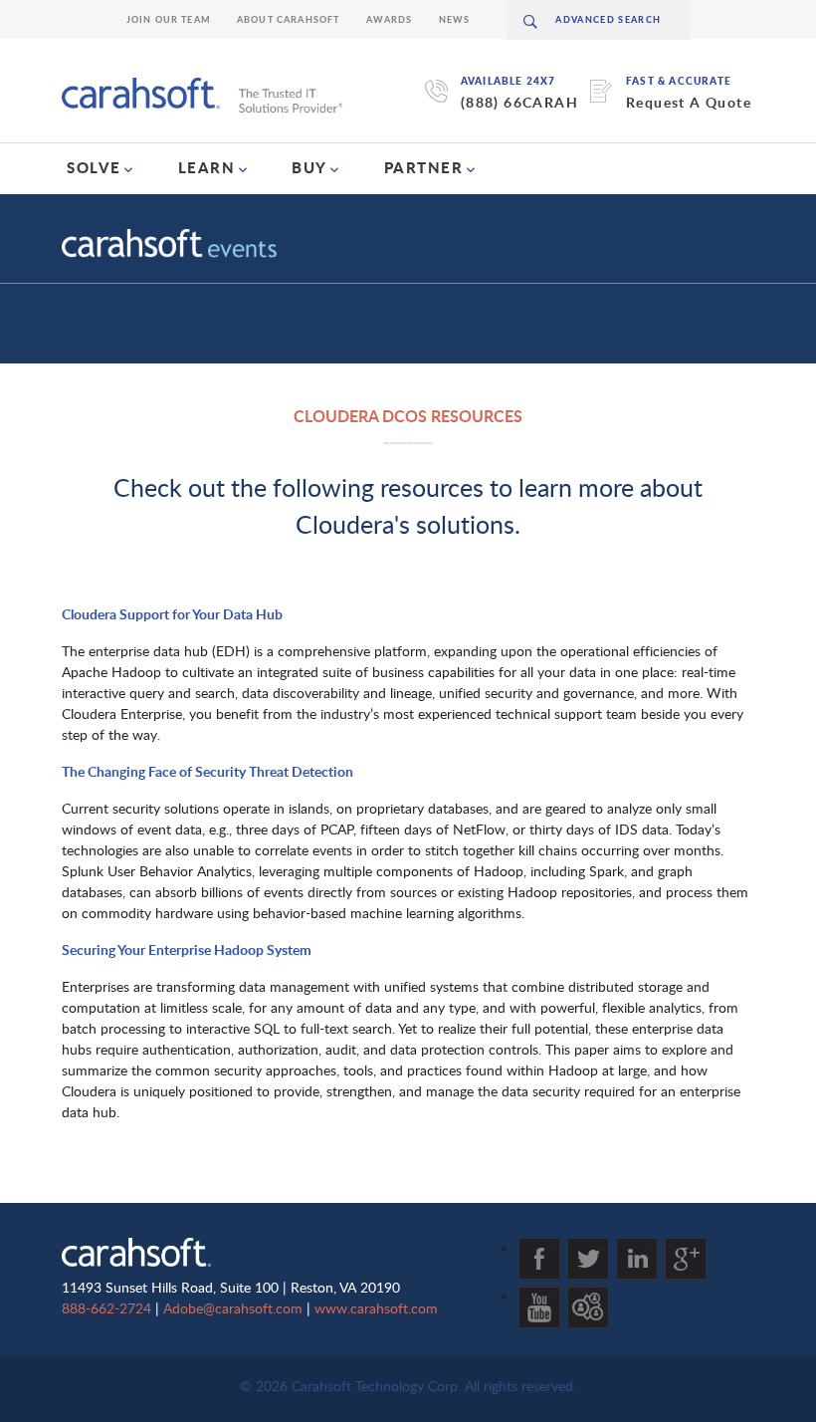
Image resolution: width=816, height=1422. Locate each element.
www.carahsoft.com (376, 1308)
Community (588, 1307)
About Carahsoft (288, 19)
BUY (309, 167)
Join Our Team (168, 19)
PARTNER (424, 167)
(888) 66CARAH (519, 102)
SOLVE (94, 167)
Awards (389, 19)
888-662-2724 (106, 1308)
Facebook (539, 1259)
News (455, 19)
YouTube (539, 1307)
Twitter (588, 1259)
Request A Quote (688, 102)
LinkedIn (637, 1259)
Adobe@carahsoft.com (233, 1308)
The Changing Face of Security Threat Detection (207, 771)
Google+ (686, 1259)
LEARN (207, 167)
